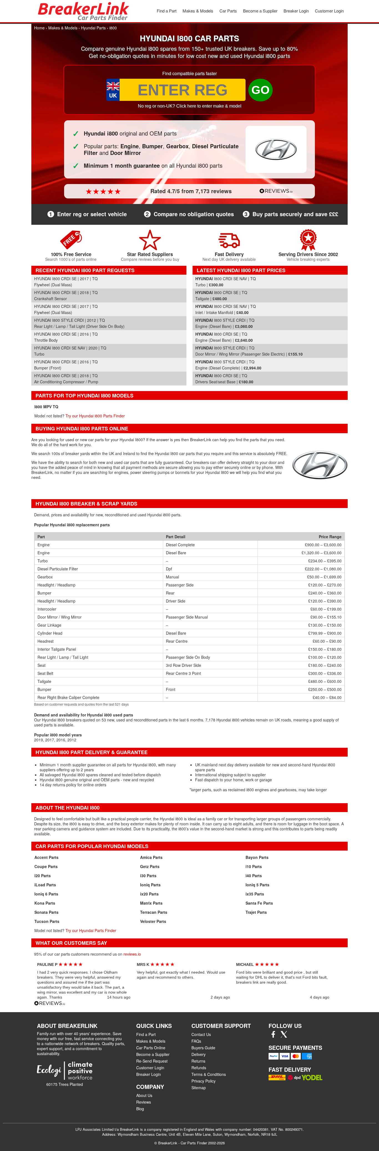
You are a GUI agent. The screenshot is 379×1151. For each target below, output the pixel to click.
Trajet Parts (256, 912)
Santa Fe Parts (259, 903)
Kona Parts (44, 903)
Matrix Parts (151, 903)
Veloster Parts (153, 921)
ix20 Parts (149, 894)
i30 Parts (148, 875)
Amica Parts (151, 857)
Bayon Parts (257, 857)
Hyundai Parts (93, 27)
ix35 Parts (255, 894)
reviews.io (132, 954)
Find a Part (166, 11)
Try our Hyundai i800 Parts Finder (95, 415)
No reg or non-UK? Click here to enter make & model (189, 106)
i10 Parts (254, 866)
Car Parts (228, 11)
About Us (144, 1095)
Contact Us (201, 1034)
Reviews (143, 1102)
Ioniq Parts (150, 884)
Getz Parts (150, 866)
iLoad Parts (45, 884)
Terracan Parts (153, 912)
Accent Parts (46, 857)
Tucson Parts (46, 921)
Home (39, 27)
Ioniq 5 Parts (257, 884)
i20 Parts (42, 875)
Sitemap (198, 1087)
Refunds (198, 1067)
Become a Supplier (260, 11)
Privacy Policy (203, 1081)
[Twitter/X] (284, 1036)
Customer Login (329, 11)
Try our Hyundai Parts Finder (90, 930)
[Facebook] (273, 1036)
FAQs (196, 1041)
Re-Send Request (152, 1061)
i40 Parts (254, 875)
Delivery (198, 1054)
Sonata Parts (46, 912)
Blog (140, 1108)
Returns (198, 1061)
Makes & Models (198, 11)
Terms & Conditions (208, 1074)
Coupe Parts (46, 866)
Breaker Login (296, 11)
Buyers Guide (203, 1047)
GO (260, 89)
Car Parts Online (150, 1047)
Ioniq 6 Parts (46, 894)
